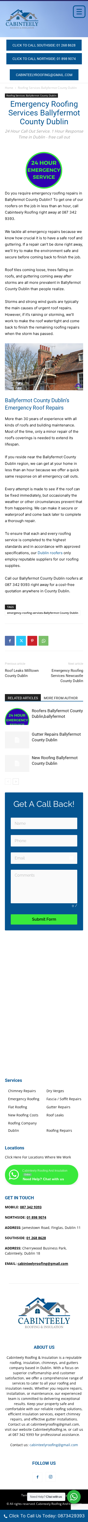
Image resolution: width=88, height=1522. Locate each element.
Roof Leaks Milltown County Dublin (22, 673)
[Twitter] (21, 641)
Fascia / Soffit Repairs (63, 1099)
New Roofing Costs (23, 1115)
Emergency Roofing (23, 1099)
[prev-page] (8, 781)
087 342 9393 (31, 1207)
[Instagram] (50, 1477)
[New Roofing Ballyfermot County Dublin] (17, 763)
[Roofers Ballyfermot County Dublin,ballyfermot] (17, 716)
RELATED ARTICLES (23, 698)
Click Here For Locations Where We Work (38, 1157)
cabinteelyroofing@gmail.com (43, 1263)
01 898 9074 (36, 1217)
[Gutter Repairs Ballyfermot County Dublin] (17, 740)
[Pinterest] (32, 641)
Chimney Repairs (22, 1090)
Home (9, 88)
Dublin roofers (50, 552)
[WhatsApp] (43, 641)
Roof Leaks (55, 1115)
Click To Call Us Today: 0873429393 (47, 1515)
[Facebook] (10, 641)
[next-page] (16, 781)
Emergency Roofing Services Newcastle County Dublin (67, 675)
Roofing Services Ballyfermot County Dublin (47, 88)
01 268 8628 (36, 1238)
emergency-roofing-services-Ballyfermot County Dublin (42, 613)
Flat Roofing (17, 1107)
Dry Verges (55, 1090)
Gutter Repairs (58, 1107)
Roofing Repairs (59, 1130)
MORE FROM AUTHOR (61, 698)
